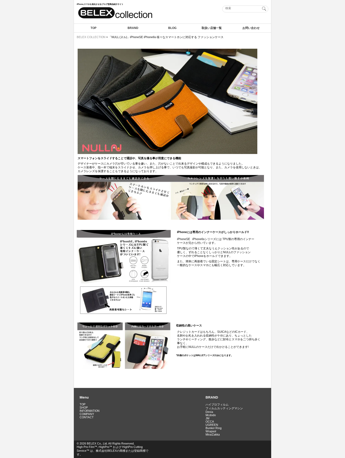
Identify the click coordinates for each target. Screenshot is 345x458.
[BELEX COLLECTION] (115, 18)
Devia (209, 411)
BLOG (172, 27)
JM (207, 418)
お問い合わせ (251, 27)
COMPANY (87, 414)
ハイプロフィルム (217, 404)
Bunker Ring (214, 428)
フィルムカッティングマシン (224, 408)
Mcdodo (211, 415)
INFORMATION (90, 410)
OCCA (210, 421)
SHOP (84, 407)
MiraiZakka (213, 434)
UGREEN (212, 424)
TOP (93, 27)
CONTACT (87, 417)
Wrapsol (211, 431)
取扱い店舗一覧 (212, 27)
